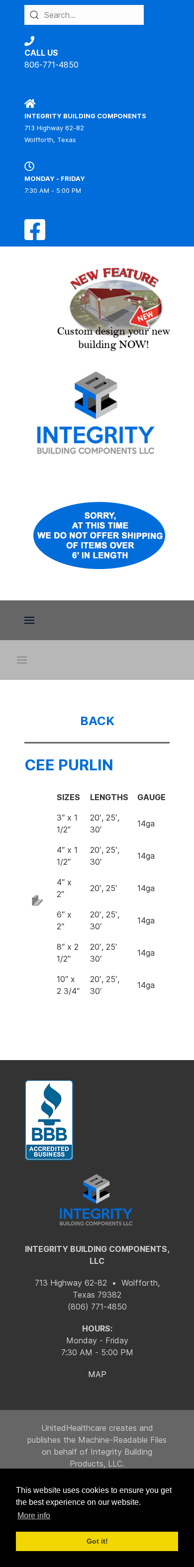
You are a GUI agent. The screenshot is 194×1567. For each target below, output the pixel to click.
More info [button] (33, 1515)
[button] (29, 620)
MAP (97, 1374)
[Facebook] (34, 236)
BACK (97, 721)
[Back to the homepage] (97, 412)
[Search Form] (34, 15)
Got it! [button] (97, 1541)
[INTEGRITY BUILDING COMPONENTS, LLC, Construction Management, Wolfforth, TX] (49, 1120)
